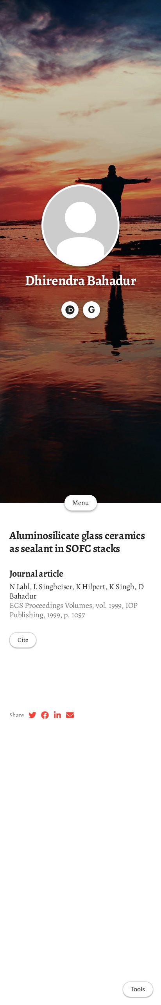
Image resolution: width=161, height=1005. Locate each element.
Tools (138, 989)
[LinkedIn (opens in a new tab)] (57, 715)
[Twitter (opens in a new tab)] (32, 715)
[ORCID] (70, 309)
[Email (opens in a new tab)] (70, 715)
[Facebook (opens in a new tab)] (45, 715)
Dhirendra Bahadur (80, 280)
